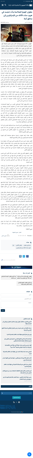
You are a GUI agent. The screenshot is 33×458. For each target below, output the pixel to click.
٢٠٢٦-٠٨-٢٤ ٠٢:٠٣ (27, 336)
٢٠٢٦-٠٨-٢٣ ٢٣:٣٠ (27, 362)
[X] (16, 402)
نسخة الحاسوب (16, 397)
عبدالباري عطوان (27, 245)
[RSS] (14, 402)
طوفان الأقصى (19, 245)
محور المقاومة (15, 232)
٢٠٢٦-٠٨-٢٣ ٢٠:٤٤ (27, 381)
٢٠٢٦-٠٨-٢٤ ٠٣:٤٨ (27, 332)
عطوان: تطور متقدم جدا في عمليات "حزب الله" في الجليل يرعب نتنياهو (24, 277)
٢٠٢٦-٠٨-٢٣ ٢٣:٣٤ (27, 355)
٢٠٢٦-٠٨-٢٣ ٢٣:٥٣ (27, 343)
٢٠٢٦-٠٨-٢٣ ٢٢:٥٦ (27, 375)
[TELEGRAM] (19, 402)
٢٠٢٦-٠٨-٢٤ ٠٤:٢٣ (27, 326)
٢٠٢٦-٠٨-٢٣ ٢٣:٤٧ (27, 349)
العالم (20, 232)
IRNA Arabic (19, 5)
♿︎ (29, 454)
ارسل (3, 310)
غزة (13, 245)
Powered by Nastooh (16, 412)
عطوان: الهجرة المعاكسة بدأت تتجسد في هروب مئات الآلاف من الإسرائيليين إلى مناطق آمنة (17, 15)
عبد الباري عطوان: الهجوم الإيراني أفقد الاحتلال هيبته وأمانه (25, 283)
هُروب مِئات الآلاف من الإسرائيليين (23, 248)
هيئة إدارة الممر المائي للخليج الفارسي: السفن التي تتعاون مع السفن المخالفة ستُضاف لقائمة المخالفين (17, 340)
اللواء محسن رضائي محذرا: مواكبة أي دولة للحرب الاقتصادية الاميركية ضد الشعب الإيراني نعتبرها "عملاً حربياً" (18, 346)
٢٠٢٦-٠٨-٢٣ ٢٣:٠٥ (27, 368)
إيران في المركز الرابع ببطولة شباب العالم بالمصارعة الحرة (18, 335)
